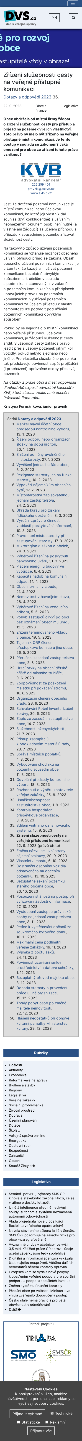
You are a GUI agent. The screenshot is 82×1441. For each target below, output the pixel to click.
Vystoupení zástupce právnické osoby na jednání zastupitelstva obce (43, 916)
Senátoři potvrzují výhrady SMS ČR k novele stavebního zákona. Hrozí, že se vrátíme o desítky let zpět (41, 1198)
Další (13, 1310)
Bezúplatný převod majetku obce (45, 977)
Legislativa (70, 106)
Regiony (15, 1090)
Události (15, 1065)
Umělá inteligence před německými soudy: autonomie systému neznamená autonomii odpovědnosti (40, 1212)
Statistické (30, 1422)
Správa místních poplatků (38, 754)
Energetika (17, 1141)
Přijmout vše (41, 1431)
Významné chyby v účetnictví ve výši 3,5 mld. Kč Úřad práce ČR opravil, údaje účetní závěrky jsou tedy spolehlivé (41, 1248)
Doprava (15, 1115)
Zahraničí (16, 1156)
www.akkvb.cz (41, 193)
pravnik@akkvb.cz (41, 189)
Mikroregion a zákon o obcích (42, 546)
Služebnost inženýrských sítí (40, 728)
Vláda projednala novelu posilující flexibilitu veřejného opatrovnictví (36, 1223)
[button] (54, 17)
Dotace (14, 1125)
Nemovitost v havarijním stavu (42, 596)
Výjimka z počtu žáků (35, 952)
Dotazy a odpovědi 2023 (27, 96)
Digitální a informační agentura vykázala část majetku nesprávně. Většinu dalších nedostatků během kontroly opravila (41, 1262)
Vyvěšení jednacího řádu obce (42, 464)
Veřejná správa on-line (27, 1136)
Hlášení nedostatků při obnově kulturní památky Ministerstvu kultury (42, 1023)
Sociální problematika (26, 1105)
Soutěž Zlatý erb (22, 1166)
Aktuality (16, 1070)
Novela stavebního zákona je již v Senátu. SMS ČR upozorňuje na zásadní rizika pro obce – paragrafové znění (42, 1235)
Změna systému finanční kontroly (35, 1286)
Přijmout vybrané (27, 1414)
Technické (63, 1413)
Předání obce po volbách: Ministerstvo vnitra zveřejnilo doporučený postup (39, 1293)
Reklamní (57, 1422)
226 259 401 (41, 184)
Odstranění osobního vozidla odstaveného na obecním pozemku (41, 871)
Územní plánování (23, 1120)
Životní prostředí (22, 1110)
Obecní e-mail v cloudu (36, 586)
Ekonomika (17, 1075)
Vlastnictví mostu (31, 860)
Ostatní (14, 1161)
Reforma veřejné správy (28, 1080)
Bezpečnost (18, 1151)
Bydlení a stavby (22, 1085)
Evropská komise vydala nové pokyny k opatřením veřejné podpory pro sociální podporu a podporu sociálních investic (42, 1276)
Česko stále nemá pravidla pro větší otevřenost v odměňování (37, 1302)
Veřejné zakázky (22, 1100)
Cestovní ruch (20, 1146)
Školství (15, 1130)
